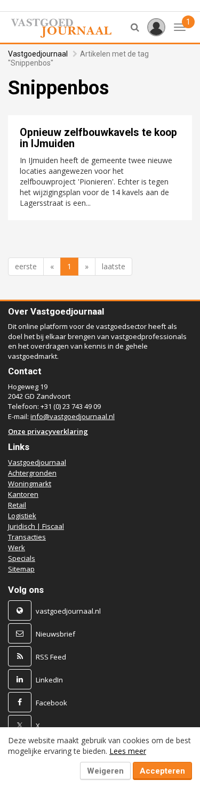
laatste (113, 266)
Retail (17, 505)
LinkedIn (49, 680)
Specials (21, 558)
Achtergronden (32, 473)
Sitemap (21, 569)
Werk (16, 547)
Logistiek (22, 515)
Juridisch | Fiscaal (36, 526)
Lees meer (127, 751)
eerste (26, 266)
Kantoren (23, 494)
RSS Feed (51, 657)
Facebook (51, 702)
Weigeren (105, 771)
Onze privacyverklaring (48, 431)
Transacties (27, 537)
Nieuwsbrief (55, 634)
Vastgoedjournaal (38, 54)
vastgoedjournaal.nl (68, 611)
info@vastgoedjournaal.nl (72, 416)
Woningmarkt (29, 483)
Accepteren (162, 771)
